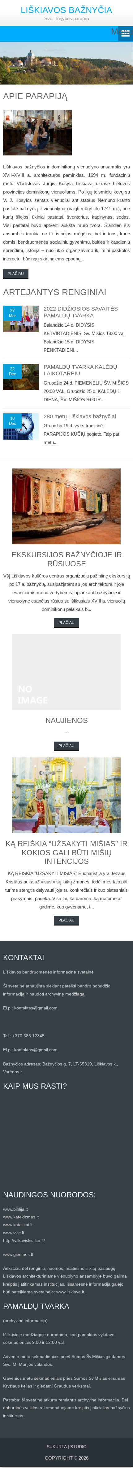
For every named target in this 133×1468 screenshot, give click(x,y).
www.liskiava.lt (70, 1291)
